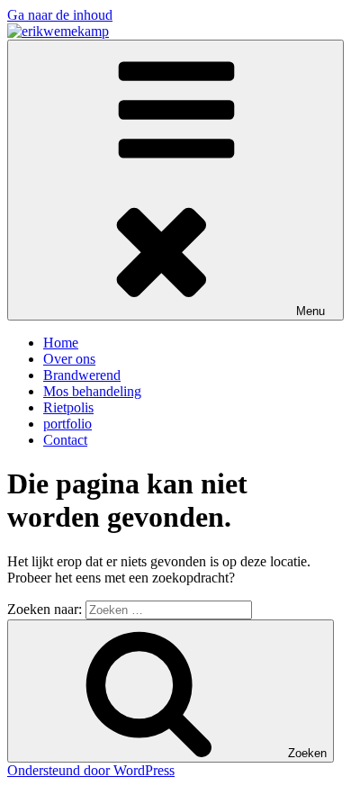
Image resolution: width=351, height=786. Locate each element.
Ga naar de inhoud (59, 15)
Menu (310, 311)
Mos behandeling (92, 391)
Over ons (69, 358)
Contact (65, 439)
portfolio (67, 423)
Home (60, 342)
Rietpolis (68, 407)
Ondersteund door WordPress (91, 770)
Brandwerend (82, 375)
